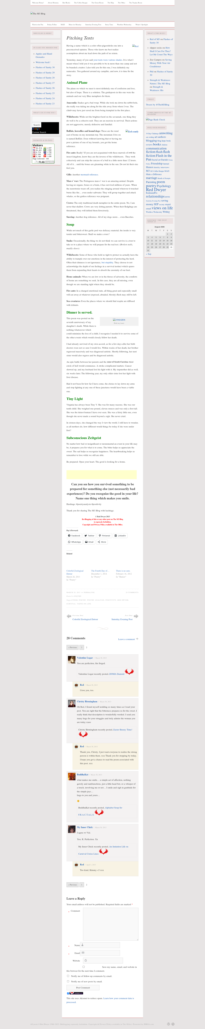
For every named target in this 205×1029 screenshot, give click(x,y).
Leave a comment (126, 639)
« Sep (148, 253)
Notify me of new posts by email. (86, 981)
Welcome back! (43, 62)
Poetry (77, 596)
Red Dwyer (123, 600)
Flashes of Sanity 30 (45, 67)
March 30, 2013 (101, 658)
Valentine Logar (85, 657)
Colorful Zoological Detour (85, 619)
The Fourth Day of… (100, 570)
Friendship (157, 163)
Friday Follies (52, 24)
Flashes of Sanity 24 (45, 98)
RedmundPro (151, 192)
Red (82, 684)
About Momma (53, 2)
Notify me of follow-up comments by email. (91, 975)
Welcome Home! (38, 2)
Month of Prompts (164, 178)
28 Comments (132, 592)
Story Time (109, 24)
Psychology (164, 186)
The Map (111, 2)
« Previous (72, 647)
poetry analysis (95, 600)
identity (157, 167)
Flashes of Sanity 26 (45, 87)
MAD (63, 24)
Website (76, 960)
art (156, 137)
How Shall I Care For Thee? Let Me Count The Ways (161, 51)
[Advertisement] (101, 474)
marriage (151, 178)
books (157, 144)
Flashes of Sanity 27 (45, 82)
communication (156, 148)
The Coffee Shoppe (80, 2)
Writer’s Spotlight (142, 24)
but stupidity (107, 262)
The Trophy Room (135, 2)
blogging (151, 140)
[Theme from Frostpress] (173, 1024)
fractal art (156, 159)
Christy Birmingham (87, 701)
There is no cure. (123, 570)
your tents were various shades (107, 59)
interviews (165, 167)
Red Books (66, 2)
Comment (74, 911)
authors (162, 137)
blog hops (161, 140)
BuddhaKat (82, 774)
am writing (150, 137)
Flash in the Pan (37, 24)
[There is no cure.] (127, 563)
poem (75, 600)
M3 (148, 170)
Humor (149, 167)
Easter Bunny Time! (122, 729)
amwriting (166, 133)
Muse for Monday (75, 24)
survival (71, 604)
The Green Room (98, 2)
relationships (155, 196)
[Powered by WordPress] (168, 1024)
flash (159, 151)
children (164, 145)
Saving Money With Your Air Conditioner (161, 63)
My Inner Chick (85, 827)
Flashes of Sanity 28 (45, 77)
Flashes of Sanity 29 (45, 72)
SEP (156, 204)
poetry (82, 600)
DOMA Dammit (116, 673)
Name (74, 946)
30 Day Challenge (152, 133)
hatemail (166, 163)
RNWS (167, 197)
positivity (111, 600)
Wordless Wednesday (124, 24)
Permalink (89, 592)
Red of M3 (155, 39)
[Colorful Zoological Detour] (77, 563)
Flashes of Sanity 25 (45, 93)
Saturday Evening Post (93, 24)
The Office (121, 2)
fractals (164, 159)
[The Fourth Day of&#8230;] (102, 563)
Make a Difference (154, 174)
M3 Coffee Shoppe (157, 171)
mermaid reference (89, 174)
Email (74, 953)
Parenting (151, 182)
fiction (150, 151)
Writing (166, 211)
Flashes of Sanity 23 (45, 103)
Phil (151, 71)
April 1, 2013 (91, 865)
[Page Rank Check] (155, 119)
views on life (84, 604)
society (161, 204)
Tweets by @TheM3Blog (157, 104)
